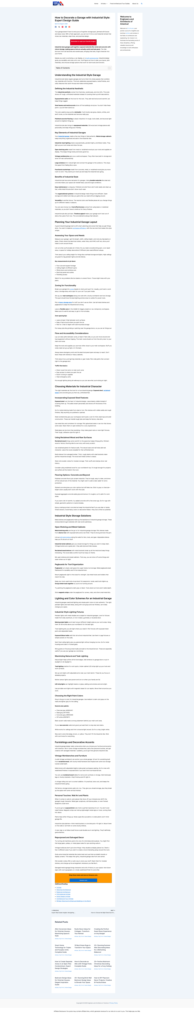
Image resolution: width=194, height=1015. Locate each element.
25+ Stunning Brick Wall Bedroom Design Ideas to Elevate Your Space (83, 980)
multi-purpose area (92, 58)
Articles (58, 887)
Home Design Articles (63, 896)
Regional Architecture (63, 892)
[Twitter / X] (59, 27)
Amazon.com (83, 880)
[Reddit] (69, 27)
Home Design (68, 938)
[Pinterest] (62, 27)
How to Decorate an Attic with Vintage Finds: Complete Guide (83, 964)
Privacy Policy (114, 1003)
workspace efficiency (79, 228)
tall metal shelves (65, 537)
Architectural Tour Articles (64, 899)
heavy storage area (65, 302)
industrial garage (63, 136)
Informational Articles (63, 894)
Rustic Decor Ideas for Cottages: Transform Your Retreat (82, 931)
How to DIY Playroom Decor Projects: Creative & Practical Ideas (103, 980)
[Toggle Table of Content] (108, 68)
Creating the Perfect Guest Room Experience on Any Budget (102, 931)
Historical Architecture (63, 890)
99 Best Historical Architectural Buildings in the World (73, 901)
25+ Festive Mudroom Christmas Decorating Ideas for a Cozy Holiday (103, 964)
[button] (106, 4)
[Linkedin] (66, 27)
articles (128, 33)
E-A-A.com (130, 28)
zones (72, 289)
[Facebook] (55, 27)
